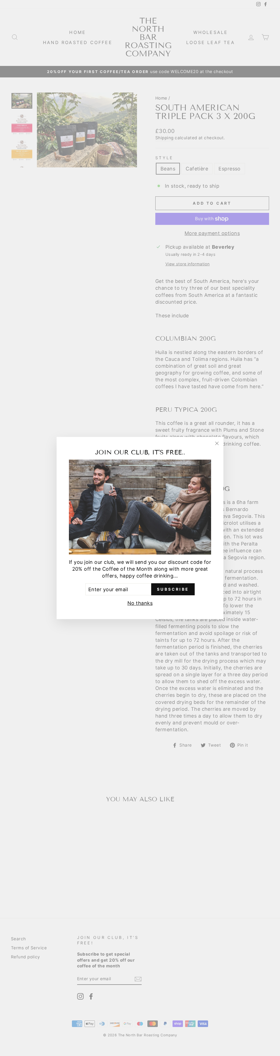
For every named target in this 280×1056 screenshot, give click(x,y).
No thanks (140, 603)
